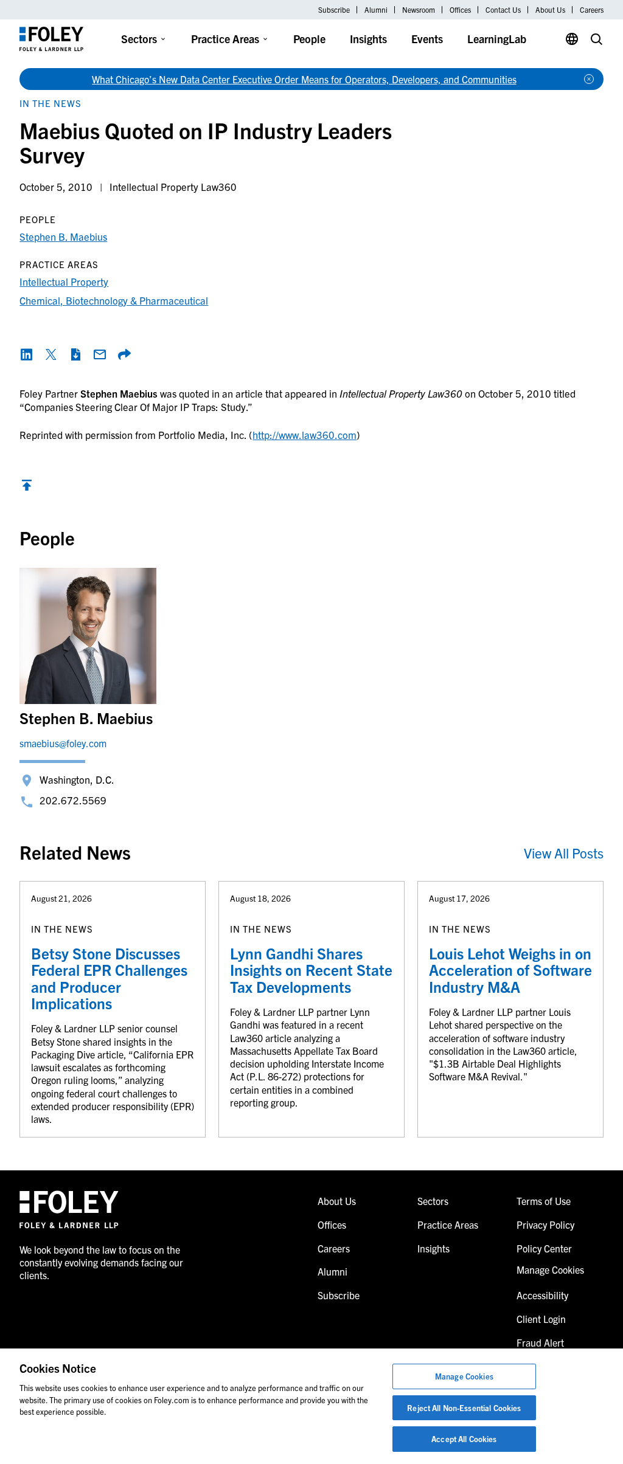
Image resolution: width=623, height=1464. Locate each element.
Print (75, 354)
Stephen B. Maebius (63, 236)
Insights (368, 39)
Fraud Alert (540, 1342)
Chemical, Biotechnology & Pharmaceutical (113, 300)
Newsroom (418, 9)
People (309, 39)
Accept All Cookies (463, 1439)
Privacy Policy (545, 1224)
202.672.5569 (73, 799)
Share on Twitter (51, 354)
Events (427, 39)
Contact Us (503, 9)
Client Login (541, 1319)
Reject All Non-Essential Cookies (464, 1408)
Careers (592, 9)
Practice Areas (225, 39)
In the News (50, 103)
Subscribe (334, 9)
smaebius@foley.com (62, 743)
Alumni (376, 9)
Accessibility (542, 1295)
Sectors (139, 39)
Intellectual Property (63, 281)
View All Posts (564, 852)
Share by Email (99, 354)
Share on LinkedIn (26, 354)
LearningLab (496, 39)
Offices (460, 9)
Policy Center (544, 1248)
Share (124, 354)
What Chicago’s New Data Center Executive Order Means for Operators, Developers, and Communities (304, 79)
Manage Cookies (464, 1376)
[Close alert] (589, 79)
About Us (550, 9)
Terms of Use (544, 1201)
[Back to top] (26, 488)
